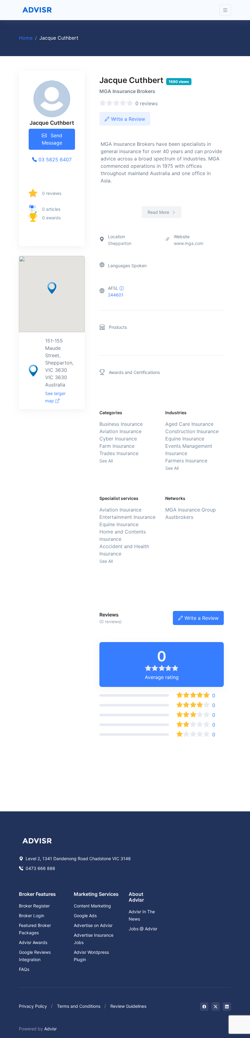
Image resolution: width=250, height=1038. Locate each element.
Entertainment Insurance (127, 517)
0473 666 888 (39, 868)
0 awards (51, 217)
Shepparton (119, 243)
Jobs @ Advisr (143, 928)
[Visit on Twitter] (215, 1006)
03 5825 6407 (54, 159)
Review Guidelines (128, 1006)
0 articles (51, 209)
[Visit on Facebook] (204, 1006)
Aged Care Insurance (189, 424)
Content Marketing (92, 905)
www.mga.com (188, 243)
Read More (159, 212)
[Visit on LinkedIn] (227, 1006)
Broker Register (34, 905)
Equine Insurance (184, 439)
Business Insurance (121, 424)
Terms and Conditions (78, 1006)
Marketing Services (96, 894)
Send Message (52, 139)
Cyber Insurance (118, 439)
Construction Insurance (192, 431)
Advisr (50, 1028)
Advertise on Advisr (93, 925)
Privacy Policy (33, 1006)
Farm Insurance (116, 446)
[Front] (37, 10)
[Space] (37, 840)
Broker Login (31, 915)
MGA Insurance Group (190, 510)
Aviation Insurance (120, 431)
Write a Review (127, 119)
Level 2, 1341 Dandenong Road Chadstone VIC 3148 (77, 858)
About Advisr (136, 897)
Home (26, 38)
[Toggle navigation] (225, 10)
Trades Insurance (118, 453)
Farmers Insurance (186, 461)
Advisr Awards (33, 942)
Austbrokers (179, 517)
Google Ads (85, 915)
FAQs (24, 969)
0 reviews (51, 193)
